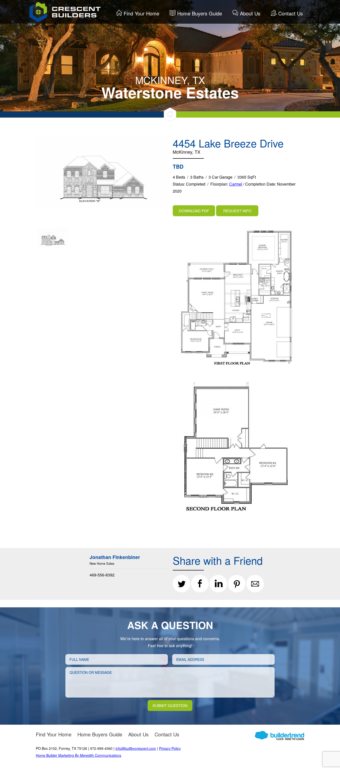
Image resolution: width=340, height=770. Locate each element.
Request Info (237, 210)
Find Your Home (141, 13)
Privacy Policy (170, 748)
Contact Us (290, 13)
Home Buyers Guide (199, 13)
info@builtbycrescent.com (135, 748)
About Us (250, 13)
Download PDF (194, 210)
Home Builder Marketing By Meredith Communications (78, 755)
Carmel (235, 184)
